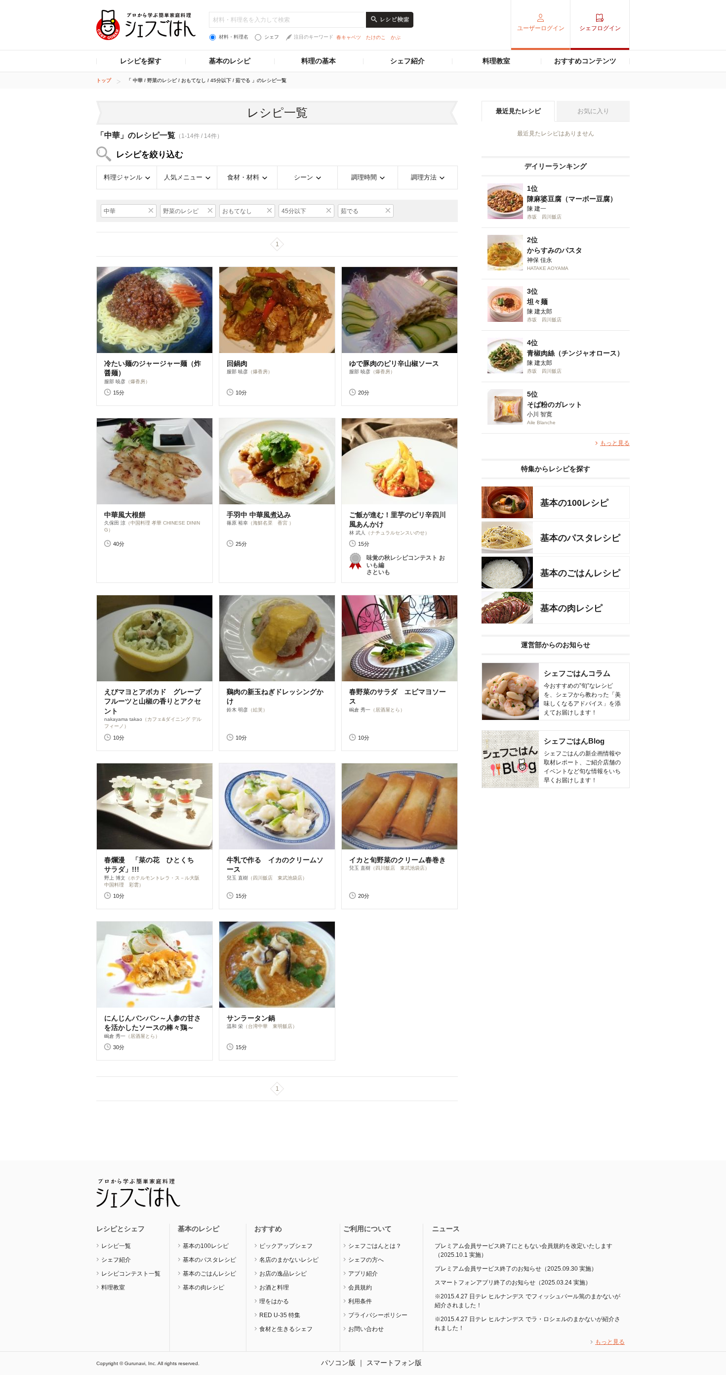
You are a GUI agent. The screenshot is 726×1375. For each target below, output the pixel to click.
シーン (303, 177)
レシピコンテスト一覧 (131, 1273)
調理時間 (364, 177)
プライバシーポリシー (377, 1315)
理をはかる (274, 1301)
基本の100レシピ (206, 1245)
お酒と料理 (274, 1287)
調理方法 (424, 177)
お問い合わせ (366, 1329)
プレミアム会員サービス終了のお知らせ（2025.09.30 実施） (516, 1268)
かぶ (396, 37)
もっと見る (615, 443)
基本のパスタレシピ (209, 1259)
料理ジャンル (123, 177)
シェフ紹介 (407, 61)
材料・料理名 (233, 37)
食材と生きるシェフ (286, 1329)
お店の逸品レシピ (283, 1273)
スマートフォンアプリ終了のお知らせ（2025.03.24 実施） (513, 1282)
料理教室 (496, 61)
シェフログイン (600, 28)
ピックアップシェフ (286, 1245)
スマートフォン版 (394, 1363)
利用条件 (360, 1301)
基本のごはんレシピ (209, 1273)
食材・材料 (243, 177)
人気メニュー (183, 177)
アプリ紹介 (363, 1273)
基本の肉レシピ (203, 1287)
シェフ (271, 37)
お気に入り (593, 111)
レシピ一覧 (116, 1245)
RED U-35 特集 (279, 1315)
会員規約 (360, 1287)
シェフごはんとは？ (375, 1245)
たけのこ (376, 37)
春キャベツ (348, 37)
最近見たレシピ (518, 111)
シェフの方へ (366, 1259)
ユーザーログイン (541, 28)
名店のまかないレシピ (289, 1259)
